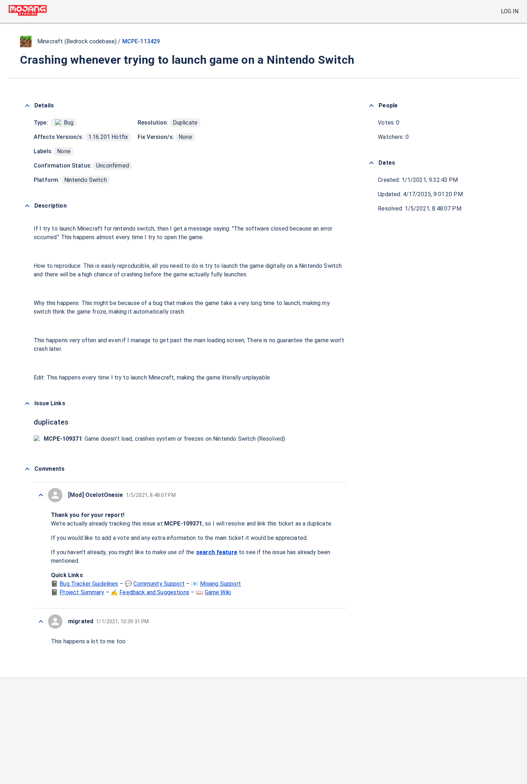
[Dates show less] (371, 163)
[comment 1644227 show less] (41, 495)
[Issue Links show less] (27, 403)
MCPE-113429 (141, 41)
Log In (509, 11)
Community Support (159, 583)
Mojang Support (220, 583)
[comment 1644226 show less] (41, 621)
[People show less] (371, 105)
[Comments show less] (27, 469)
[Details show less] (27, 105)
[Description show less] (27, 206)
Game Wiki (218, 592)
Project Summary (82, 592)
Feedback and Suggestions (154, 592)
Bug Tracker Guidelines (89, 583)
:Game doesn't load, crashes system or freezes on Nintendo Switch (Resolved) (164, 438)
